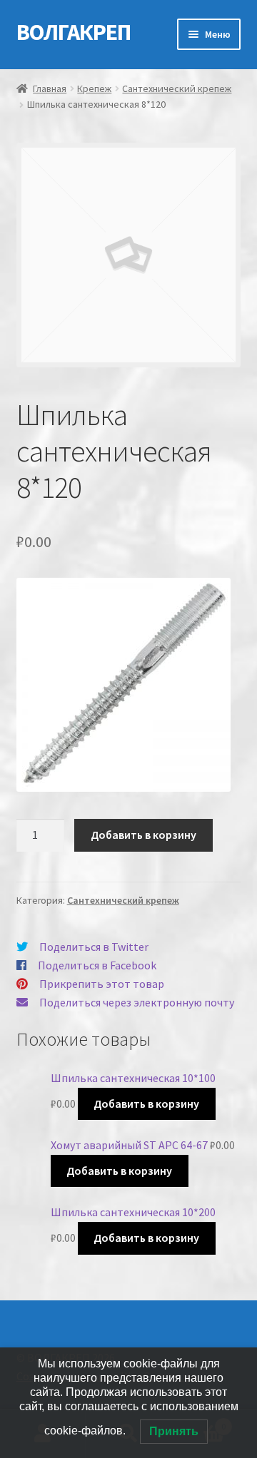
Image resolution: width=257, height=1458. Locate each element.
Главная (49, 88)
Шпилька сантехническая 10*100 (133, 1078)
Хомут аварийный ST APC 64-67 (129, 1145)
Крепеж (94, 88)
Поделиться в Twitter (93, 946)
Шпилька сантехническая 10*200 (133, 1212)
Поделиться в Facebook (97, 965)
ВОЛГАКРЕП (73, 32)
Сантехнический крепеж (176, 88)
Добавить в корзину (143, 834)
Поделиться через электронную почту (136, 1002)
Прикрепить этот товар (101, 984)
